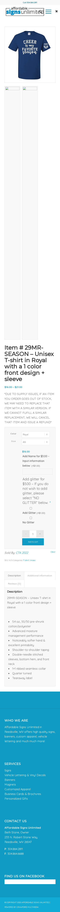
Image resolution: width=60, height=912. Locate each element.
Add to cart (33, 541)
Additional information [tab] (40, 575)
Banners (9, 779)
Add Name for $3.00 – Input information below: (35, 460)
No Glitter (28, 522)
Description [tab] (14, 575)
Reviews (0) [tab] (14, 583)
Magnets (10, 784)
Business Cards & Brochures (22, 794)
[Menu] (46, 11)
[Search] (39, 11)
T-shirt (26, 560)
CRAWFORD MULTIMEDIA (27, 907)
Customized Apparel (17, 789)
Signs (7, 770)
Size (13, 441)
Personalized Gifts (16, 798)
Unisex (33, 560)
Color (13, 433)
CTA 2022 (22, 552)
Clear (53, 552)
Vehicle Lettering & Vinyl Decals (25, 775)
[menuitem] (39, 11)
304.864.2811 (32, 2)
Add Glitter (33, 512)
